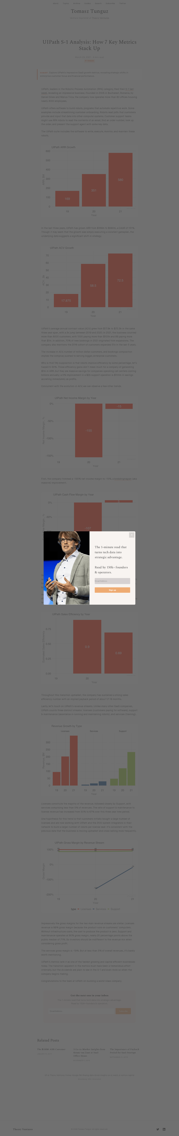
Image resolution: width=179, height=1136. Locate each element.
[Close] (131, 535)
